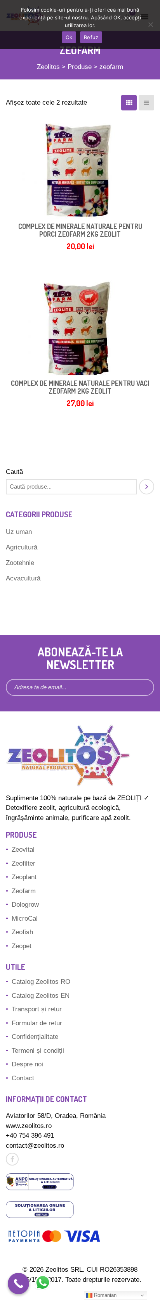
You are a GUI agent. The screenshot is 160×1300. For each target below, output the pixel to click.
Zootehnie (20, 562)
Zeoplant (24, 877)
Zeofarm (24, 891)
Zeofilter (23, 863)
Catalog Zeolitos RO (41, 981)
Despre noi (27, 1064)
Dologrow (25, 904)
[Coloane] (129, 102)
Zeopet (21, 946)
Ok (69, 37)
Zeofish (22, 932)
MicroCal (25, 918)
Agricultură (21, 547)
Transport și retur (37, 1009)
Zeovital (23, 849)
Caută (14, 471)
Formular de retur (37, 1023)
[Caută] (146, 486)
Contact (23, 1078)
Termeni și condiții (38, 1050)
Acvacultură (23, 578)
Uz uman (19, 531)
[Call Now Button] (18, 1283)
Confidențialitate (35, 1036)
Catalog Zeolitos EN (41, 995)
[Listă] (146, 102)
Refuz (91, 37)
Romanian (104, 1295)
